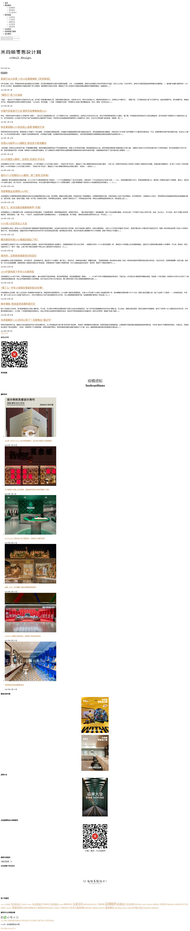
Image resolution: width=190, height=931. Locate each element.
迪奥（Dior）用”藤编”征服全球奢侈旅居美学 (20, 587)
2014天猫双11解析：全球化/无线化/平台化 (23, 159)
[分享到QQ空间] (14, 917)
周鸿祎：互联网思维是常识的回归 (18, 255)
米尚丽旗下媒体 (10, 31)
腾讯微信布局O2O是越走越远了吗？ (20, 239)
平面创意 (100, 904)
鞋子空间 (139, 908)
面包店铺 (131, 908)
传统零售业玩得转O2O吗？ (15, 191)
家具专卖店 (87, 904)
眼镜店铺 (41, 908)
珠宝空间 (163, 904)
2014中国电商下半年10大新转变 (17, 271)
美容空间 (64, 908)
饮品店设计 (147, 908)
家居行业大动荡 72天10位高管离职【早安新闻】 (26, 79)
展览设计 (94, 904)
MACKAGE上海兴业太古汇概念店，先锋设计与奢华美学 (25, 538)
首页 (6, 3)
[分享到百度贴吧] (17, 917)
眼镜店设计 (33, 908)
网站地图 (11, 920)
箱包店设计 (49, 908)
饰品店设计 (155, 908)
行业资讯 (8, 29)
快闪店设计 (25, 920)
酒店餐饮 (12, 10)
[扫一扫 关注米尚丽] (14, 368)
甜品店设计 (171, 904)
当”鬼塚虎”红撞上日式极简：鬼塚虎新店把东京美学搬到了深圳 (27, 489)
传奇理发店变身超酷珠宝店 (14, 685)
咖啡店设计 (68, 904)
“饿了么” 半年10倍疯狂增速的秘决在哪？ (22, 288)
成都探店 (12, 22)
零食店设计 (125, 908)
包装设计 (46, 904)
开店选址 (143, 904)
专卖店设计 (16, 904)
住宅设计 (30, 904)
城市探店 (8, 15)
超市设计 (88, 908)
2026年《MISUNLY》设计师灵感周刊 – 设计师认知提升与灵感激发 (28, 441)
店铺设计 (121, 904)
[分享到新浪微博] (8, 917)
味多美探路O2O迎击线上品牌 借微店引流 (22, 127)
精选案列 (8, 5)
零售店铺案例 (118, 908)
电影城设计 (9, 908)
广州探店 (12, 19)
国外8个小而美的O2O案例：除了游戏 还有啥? (25, 175)
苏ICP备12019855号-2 (8, 928)
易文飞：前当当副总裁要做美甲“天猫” (21, 207)
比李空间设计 (49, 920)
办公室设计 (13, 12)
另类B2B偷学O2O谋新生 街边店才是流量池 (23, 143)
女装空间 (78, 904)
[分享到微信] (5, 917)
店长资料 (131, 904)
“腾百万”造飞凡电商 (11, 95)
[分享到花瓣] (11, 917)
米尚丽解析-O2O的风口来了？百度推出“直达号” (26, 320)
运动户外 (101, 908)
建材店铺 (138, 904)
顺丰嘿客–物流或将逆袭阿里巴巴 (18, 304)
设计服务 (8, 34)
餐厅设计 (41, 920)
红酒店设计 (57, 908)
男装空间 (17, 907)
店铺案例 (12, 7)
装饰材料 (81, 908)
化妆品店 (54, 904)
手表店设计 (149, 904)
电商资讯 (178, 904)
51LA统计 (4, 920)
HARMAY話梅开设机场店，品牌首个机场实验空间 (23, 636)
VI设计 (2, 904)
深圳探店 (12, 26)
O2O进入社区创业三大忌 (14, 223)
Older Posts (4, 333)
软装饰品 (95, 908)
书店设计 (24, 904)
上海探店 (12, 17)
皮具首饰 (25, 908)
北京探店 (12, 24)
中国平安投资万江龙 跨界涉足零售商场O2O (24, 111)
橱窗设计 (156, 904)
